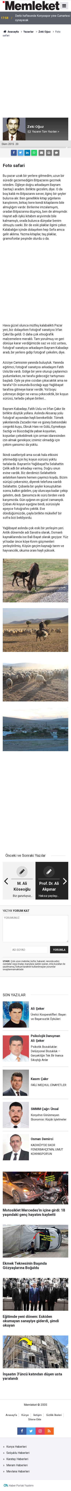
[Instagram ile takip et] (40, 1431)
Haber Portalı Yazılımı (21, 1485)
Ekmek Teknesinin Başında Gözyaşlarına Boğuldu (40, 18)
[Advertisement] (35, 74)
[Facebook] (14, 153)
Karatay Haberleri (17, 1459)
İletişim (37, 1415)
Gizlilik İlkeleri (54, 1415)
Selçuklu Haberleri (17, 1453)
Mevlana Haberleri (17, 1471)
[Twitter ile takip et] (31, 1431)
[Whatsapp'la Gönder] (34, 153)
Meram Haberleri (17, 1465)
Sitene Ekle (34, 1419)
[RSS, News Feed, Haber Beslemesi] (49, 1431)
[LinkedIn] (27, 153)
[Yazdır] (49, 153)
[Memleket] (31, 5)
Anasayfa (11, 1415)
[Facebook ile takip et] (21, 1431)
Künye (25, 1415)
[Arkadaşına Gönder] (41, 153)
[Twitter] (20, 153)
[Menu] (64, 5)
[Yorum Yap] (56, 153)
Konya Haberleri (16, 1446)
